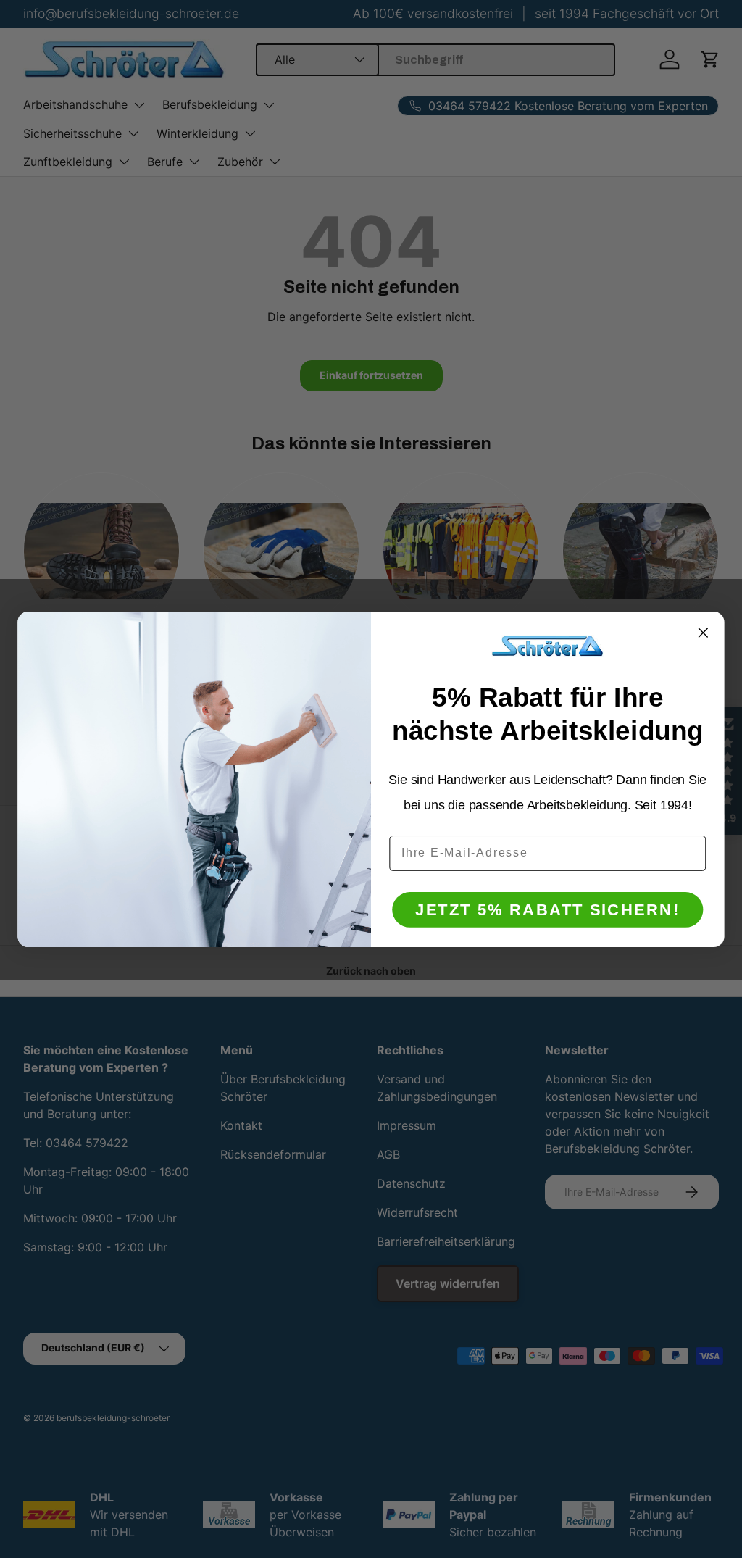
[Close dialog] (703, 632)
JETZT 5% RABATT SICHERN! (547, 909)
